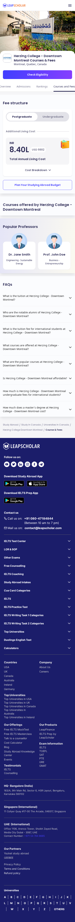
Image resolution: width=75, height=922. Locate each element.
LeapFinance (47, 729)
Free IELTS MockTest (16, 729)
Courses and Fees (64, 86)
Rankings (42, 86)
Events (8, 759)
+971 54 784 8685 (34, 835)
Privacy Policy (12, 864)
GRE (41, 762)
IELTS (7, 769)
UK (5, 671)
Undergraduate (53, 117)
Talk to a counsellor (15, 738)
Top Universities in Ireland (19, 717)
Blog (6, 747)
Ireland (8, 684)
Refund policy (12, 873)
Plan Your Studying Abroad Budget (38, 185)
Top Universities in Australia (15, 711)
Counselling (11, 773)
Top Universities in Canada (20, 706)
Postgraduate (22, 117)
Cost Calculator (13, 742)
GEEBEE (8, 857)
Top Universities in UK (17, 702)
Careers (44, 671)
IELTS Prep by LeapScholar (47, 735)
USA (6, 667)
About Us (44, 667)
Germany (9, 689)
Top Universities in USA (17, 698)
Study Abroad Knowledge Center (19, 753)
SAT (41, 754)
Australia (9, 680)
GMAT (42, 765)
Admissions (24, 86)
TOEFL (43, 751)
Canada (8, 675)
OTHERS (59, 909)
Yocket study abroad (16, 853)
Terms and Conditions (17, 868)
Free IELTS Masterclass (18, 733)
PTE (41, 758)
